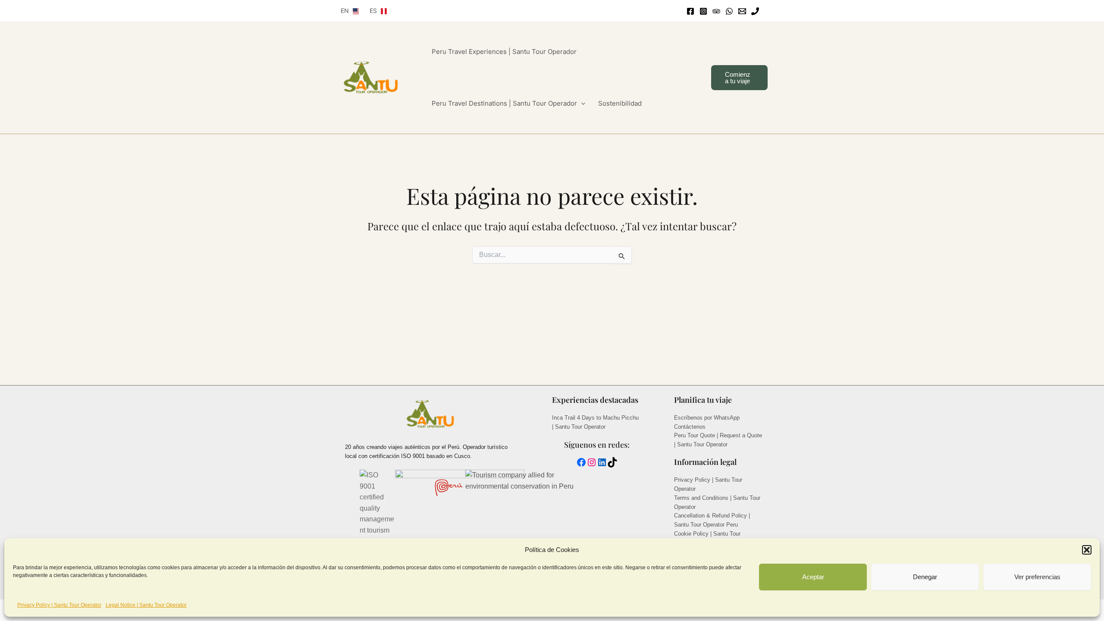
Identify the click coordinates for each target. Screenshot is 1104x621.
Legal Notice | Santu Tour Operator (146, 605)
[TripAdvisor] (716, 11)
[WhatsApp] (729, 11)
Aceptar (813, 576)
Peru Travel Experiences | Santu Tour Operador (504, 51)
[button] (1086, 550)
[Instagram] (703, 11)
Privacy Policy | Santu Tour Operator (59, 605)
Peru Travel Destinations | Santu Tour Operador (504, 103)
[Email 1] (742, 11)
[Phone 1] (755, 11)
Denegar (925, 576)
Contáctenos (690, 426)
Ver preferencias (1037, 576)
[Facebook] (690, 11)
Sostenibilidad (620, 103)
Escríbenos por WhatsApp (707, 417)
